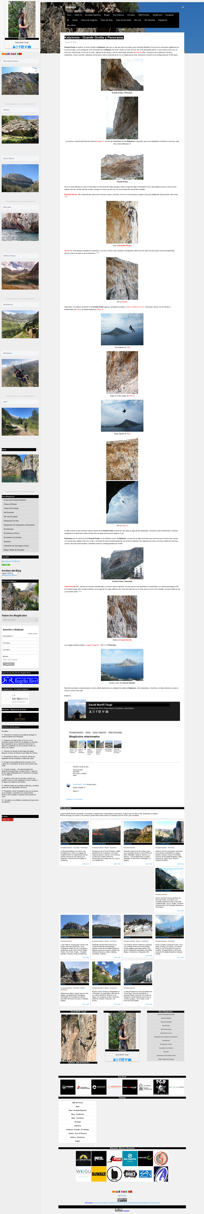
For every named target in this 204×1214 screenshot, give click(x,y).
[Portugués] (130, 1192)
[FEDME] (67, 1094)
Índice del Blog (106, 20)
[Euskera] (117, 1192)
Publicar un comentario (74, 799)
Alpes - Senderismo (77, 1114)
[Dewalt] (98, 1181)
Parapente (170, 15)
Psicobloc (131, 15)
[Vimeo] (103, 711)
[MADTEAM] (98, 1094)
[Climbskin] (161, 1165)
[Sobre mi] (90, 711)
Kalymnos (128, 984)
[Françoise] (120, 1192)
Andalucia (77, 1126)
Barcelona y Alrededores (102, 937)
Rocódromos (166, 1040)
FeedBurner (16, 561)
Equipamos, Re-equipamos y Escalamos (166, 1037)
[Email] (106, 711)
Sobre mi (78, 15)
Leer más (85, 864)
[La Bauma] (145, 1094)
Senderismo (157, 15)
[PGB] (161, 1094)
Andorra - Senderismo (77, 1137)
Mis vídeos (71, 25)
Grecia (88, 732)
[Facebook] (96, 711)
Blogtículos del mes (10, 575)
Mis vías (137, 20)
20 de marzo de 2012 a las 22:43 (84, 794)
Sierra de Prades (99, 844)
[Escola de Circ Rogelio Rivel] (20, 683)
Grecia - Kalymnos (99, 732)
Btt (68, 20)
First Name (6, 643)
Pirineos (127, 937)
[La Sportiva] (83, 1165)
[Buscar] (183, 7)
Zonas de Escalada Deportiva (166, 1014)
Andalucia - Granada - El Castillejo (77, 1129)
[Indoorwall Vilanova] (129, 1094)
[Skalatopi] (6, 561)
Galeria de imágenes (89, 20)
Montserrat (65, 844)
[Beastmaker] (114, 1181)
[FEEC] (83, 1094)
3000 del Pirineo (77, 1103)
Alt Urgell (64, 937)
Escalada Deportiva (93, 15)
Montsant (127, 844)
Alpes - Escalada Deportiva (77, 1110)
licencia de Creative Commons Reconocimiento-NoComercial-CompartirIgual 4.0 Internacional (126, 1203)
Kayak (75, 20)
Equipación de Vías (166, 1033)
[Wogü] (83, 1181)
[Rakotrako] (20, 721)
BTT (6, 402)
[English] (123, 1192)
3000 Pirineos (143, 15)
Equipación (162, 20)
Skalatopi (70, 7)
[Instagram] (93, 711)
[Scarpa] (129, 1165)
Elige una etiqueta (10, 620)
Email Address (8, 636)
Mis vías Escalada (166, 1029)
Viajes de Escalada (123, 20)
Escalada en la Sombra (166, 1048)
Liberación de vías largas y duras (166, 1055)
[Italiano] (127, 1192)
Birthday (5, 656)
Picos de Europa (162, 937)
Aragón (77, 1141)
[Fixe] (114, 1165)
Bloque (106, 15)
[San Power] (145, 1181)
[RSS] (99, 711)
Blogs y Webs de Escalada (166, 1059)
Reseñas (166, 1052)
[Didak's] (129, 1181)
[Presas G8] (161, 1181)
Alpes (63, 984)
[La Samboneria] (15, 704)
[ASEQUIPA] (114, 1094)
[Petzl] (98, 1165)
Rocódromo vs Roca (166, 1044)
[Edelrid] (145, 1165)
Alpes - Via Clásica (77, 1118)
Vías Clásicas (118, 15)
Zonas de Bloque (166, 1018)
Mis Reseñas (150, 20)
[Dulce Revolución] (176, 1094)
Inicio (69, 15)
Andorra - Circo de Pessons (78, 1133)
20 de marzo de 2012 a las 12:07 (84, 778)
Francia (95, 984)
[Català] (113, 1192)
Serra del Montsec (162, 844)
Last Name (6, 650)
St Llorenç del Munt (163, 891)
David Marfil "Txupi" (79, 784)
